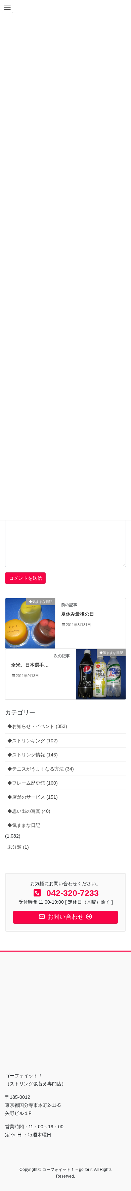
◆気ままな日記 (23, 825)
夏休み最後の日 (77, 614)
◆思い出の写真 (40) (28, 811)
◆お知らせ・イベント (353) (37, 726)
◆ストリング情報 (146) (32, 754)
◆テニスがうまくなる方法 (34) (40, 769)
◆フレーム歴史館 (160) (32, 783)
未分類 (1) (18, 847)
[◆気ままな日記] (30, 623)
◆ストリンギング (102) (32, 740)
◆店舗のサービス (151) (32, 797)
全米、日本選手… (30, 665)
